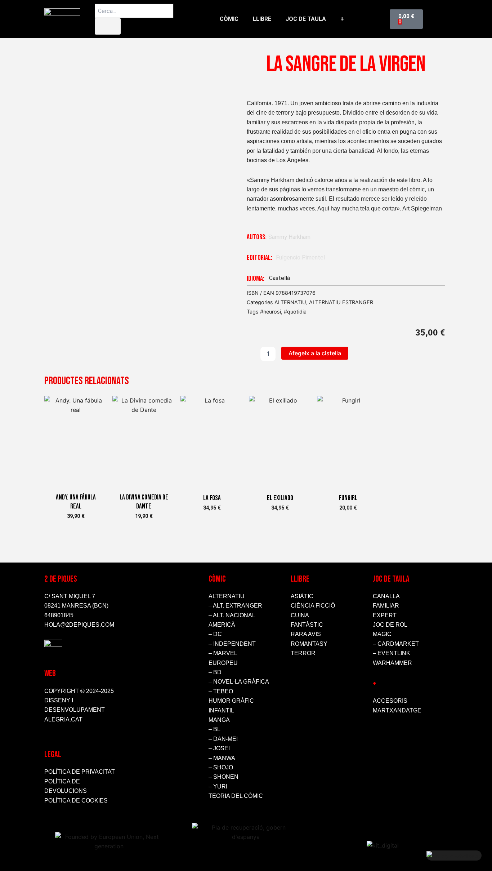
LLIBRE (262, 18)
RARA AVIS (306, 634)
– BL (214, 729)
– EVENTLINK (391, 653)
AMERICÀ (222, 625)
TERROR (303, 653)
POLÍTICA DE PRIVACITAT (79, 772)
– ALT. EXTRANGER (235, 606)
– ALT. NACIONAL (232, 615)
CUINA (300, 615)
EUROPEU (223, 663)
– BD (215, 672)
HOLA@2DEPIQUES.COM (79, 625)
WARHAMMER (392, 663)
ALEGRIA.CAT (63, 719)
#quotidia (295, 311)
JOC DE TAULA (306, 18)
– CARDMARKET (396, 644)
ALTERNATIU (290, 302)
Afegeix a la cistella (315, 353)
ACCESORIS (390, 701)
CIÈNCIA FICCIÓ (313, 606)
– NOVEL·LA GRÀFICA (239, 682)
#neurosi (270, 311)
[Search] (108, 26)
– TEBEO (221, 691)
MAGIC (382, 634)
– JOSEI (219, 748)
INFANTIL (221, 710)
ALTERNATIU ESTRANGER (341, 302)
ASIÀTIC (302, 596)
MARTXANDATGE (397, 710)
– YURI (218, 786)
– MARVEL (223, 653)
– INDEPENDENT (232, 644)
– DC (215, 634)
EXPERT (385, 615)
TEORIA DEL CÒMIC (236, 796)
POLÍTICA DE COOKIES (76, 800)
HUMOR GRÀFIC (231, 701)
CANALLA (386, 596)
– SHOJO (221, 767)
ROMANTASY (309, 644)
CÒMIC (229, 18)
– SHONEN (223, 777)
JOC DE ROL (390, 625)
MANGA (219, 720)
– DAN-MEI (223, 739)
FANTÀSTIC (307, 625)
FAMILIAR (386, 606)
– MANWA (222, 758)
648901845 (58, 615)
